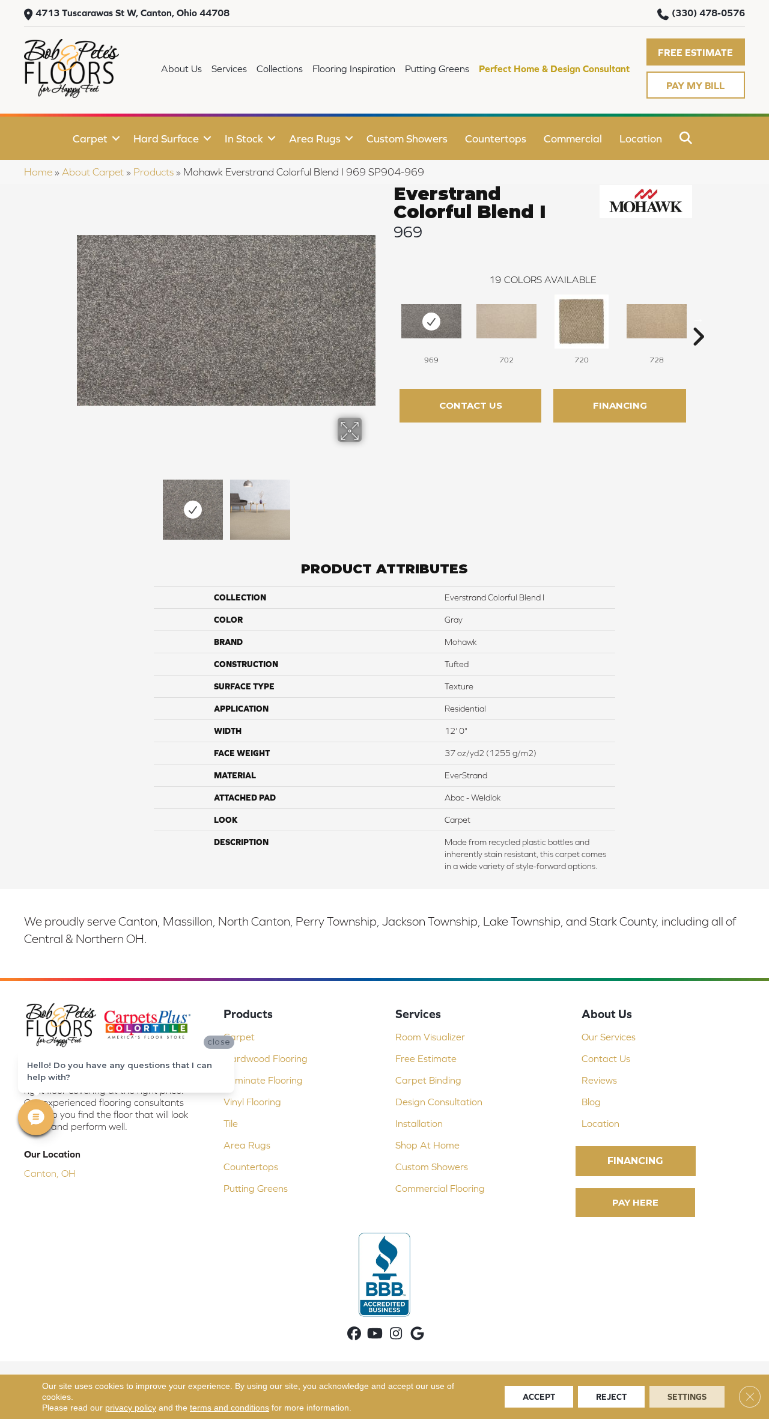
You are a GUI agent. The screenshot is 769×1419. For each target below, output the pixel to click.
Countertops (495, 138)
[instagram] (396, 1334)
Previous (83, 504)
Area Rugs (315, 138)
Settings (687, 1397)
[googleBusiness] (417, 1334)
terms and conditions (229, 1407)
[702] (506, 321)
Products (153, 172)
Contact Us (470, 405)
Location (640, 138)
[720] (582, 321)
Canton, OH (50, 1173)
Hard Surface (166, 138)
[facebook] (354, 1334)
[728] (657, 321)
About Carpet (93, 172)
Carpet (90, 138)
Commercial (573, 138)
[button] (695, 52)
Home (38, 172)
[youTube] (375, 1334)
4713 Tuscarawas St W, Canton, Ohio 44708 (132, 12)
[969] (431, 321)
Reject (611, 1397)
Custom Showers (407, 138)
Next (369, 504)
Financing (620, 405)
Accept (539, 1397)
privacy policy (130, 1407)
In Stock (244, 138)
